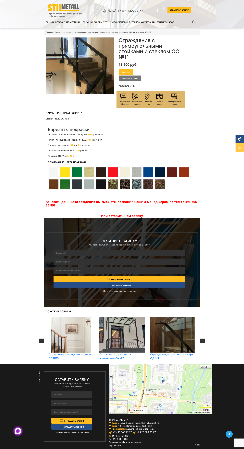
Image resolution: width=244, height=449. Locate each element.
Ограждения (62, 22)
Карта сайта (115, 445)
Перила (50, 22)
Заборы (98, 22)
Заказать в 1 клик (130, 78)
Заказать (125, 72)
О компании (148, 22)
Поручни (88, 22)
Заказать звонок (179, 10)
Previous (41, 341)
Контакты (161, 22)
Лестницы (75, 22)
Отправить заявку (121, 279)
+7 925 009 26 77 (146, 432)
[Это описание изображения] (80, 65)
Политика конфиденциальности (125, 442)
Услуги (107, 22)
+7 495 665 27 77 (130, 11)
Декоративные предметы (126, 22)
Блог (171, 22)
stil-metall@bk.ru (120, 435)
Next (202, 341)
